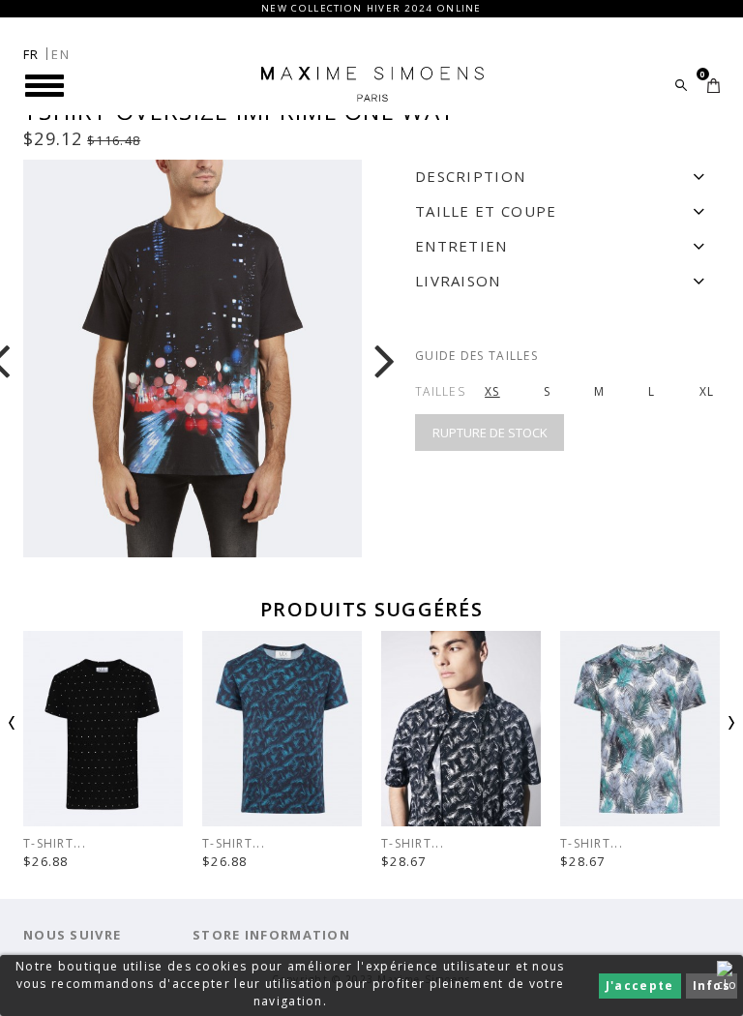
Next (700, 728)
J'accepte (640, 985)
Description (470, 176)
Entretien (461, 245)
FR (31, 54)
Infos (712, 985)
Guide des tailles (476, 355)
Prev (42, 728)
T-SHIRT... (54, 843)
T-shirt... (233, 843)
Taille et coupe (486, 211)
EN (60, 54)
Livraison (458, 280)
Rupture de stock (490, 432)
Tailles (440, 391)
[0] (713, 85)
